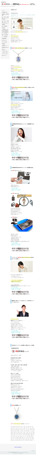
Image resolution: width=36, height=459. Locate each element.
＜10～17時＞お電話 (14, 72)
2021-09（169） (5, 51)
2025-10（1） (4, 50)
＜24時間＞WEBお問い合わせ (16, 111)
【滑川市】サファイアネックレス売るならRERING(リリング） (23, 15)
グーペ (18, 453)
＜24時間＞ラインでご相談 (15, 75)
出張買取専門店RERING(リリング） (15, 452)
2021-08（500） (5, 52)
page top (33, 450)
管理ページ (21, 453)
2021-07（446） (5, 53)
